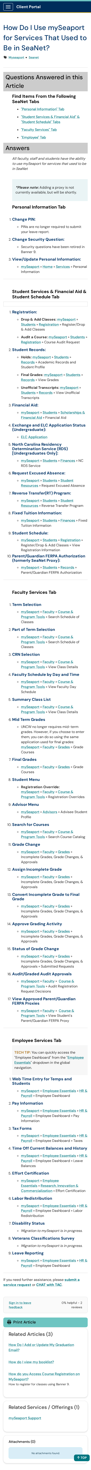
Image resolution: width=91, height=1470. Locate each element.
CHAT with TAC (49, 1284)
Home (48, 266)
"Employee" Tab (33, 137)
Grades (64, 747)
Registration (49, 324)
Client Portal (28, 6)
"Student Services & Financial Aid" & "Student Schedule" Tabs (50, 119)
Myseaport (16, 57)
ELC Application (34, 437)
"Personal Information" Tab (42, 109)
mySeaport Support (25, 1418)
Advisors (50, 812)
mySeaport (30, 266)
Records (28, 362)
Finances (68, 460)
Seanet (34, 57)
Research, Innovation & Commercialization (49, 1188)
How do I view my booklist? (31, 1362)
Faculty (49, 611)
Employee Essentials (59, 1090)
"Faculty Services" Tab (39, 129)
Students (28, 324)
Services (63, 266)
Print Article (24, 1322)
